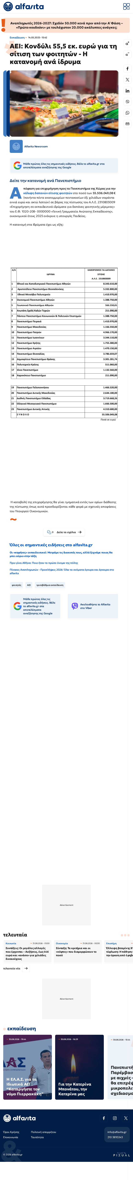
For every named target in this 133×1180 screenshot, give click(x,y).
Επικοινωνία (10, 1137)
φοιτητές (16, 585)
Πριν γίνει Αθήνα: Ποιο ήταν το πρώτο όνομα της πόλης (44, 562)
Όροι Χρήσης (11, 1132)
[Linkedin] (127, 90)
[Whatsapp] (127, 113)
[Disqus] (66, 671)
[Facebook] (127, 68)
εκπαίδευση (21, 1029)
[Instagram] (115, 1118)
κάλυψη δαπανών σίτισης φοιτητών (48, 193)
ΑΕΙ (29, 585)
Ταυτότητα (37, 1137)
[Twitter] (127, 79)
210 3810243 (115, 1137)
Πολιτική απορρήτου (43, 1132)
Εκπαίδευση (17, 37)
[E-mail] (127, 124)
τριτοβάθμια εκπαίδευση (49, 585)
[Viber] (127, 101)
